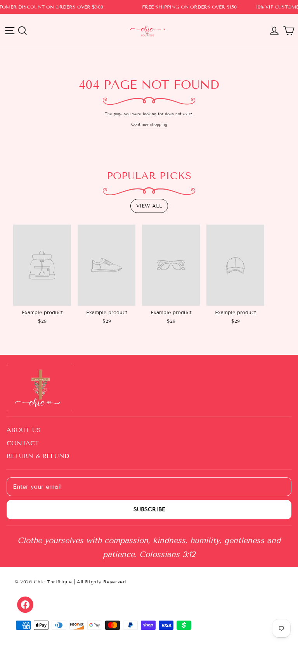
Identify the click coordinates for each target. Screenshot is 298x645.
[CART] (289, 30)
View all (149, 206)
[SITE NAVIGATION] (10, 30)
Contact (23, 443)
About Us (24, 430)
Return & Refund (38, 456)
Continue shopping (149, 124)
